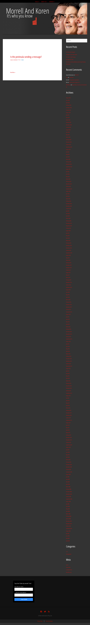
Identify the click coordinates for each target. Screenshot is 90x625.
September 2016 (69, 287)
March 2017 (68, 277)
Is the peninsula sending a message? (26, 56)
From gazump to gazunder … (74, 80)
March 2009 (68, 486)
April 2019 (68, 238)
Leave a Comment (13, 60)
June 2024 (68, 132)
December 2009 (69, 464)
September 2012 (69, 393)
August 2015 (68, 314)
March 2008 (68, 513)
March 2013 (68, 381)
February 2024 (68, 139)
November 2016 (69, 282)
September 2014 (69, 339)
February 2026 (68, 105)
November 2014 (69, 334)
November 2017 (69, 267)
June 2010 (68, 452)
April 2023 (68, 157)
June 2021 (68, 193)
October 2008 (68, 496)
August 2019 (68, 230)
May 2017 (68, 275)
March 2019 (68, 240)
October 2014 (68, 336)
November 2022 (69, 164)
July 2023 (67, 152)
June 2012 (68, 400)
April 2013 (68, 378)
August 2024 (68, 129)
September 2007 (69, 528)
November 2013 (69, 361)
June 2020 (68, 213)
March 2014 (68, 353)
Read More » (12, 72)
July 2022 (67, 171)
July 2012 (67, 398)
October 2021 (68, 186)
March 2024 (68, 137)
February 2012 (68, 410)
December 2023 (69, 142)
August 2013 (68, 368)
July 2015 (67, 317)
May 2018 (68, 257)
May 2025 (68, 117)
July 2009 (67, 477)
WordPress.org (68, 572)
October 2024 (68, 127)
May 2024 (68, 134)
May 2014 (68, 349)
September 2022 (69, 166)
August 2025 (68, 112)
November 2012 (69, 388)
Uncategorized (68, 554)
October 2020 (68, 208)
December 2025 (69, 107)
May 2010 (68, 454)
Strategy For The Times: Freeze (71, 54)
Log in (67, 565)
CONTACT (51, 1)
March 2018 (68, 260)
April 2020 (68, 216)
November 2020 (69, 206)
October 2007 (68, 526)
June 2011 (68, 425)
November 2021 (69, 184)
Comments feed (69, 569)
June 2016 (68, 292)
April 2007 (68, 541)
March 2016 (68, 299)
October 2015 (68, 309)
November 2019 (69, 225)
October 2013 (68, 363)
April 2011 (68, 430)
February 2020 (68, 221)
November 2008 (69, 494)
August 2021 (68, 191)
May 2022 (68, 176)
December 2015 (69, 304)
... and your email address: (20, 592)
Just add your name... (19, 586)
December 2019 (69, 223)
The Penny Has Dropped (70, 52)
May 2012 (68, 403)
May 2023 (68, 154)
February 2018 (68, 262)
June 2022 (68, 174)
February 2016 (68, 302)
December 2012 (69, 385)
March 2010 (68, 459)
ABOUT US (43, 1)
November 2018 (69, 248)
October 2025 (68, 110)
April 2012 (68, 405)
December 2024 (69, 125)
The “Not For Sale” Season (71, 57)
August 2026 (68, 97)
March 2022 (68, 179)
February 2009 (68, 489)
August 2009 (68, 474)
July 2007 (67, 533)
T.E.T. (19, 60)
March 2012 (68, 408)
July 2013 (67, 371)
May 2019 (68, 235)
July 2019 (67, 233)
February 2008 (68, 516)
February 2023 (68, 161)
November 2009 (69, 467)
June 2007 (68, 536)
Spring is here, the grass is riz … (74, 82)
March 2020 (68, 218)
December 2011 (69, 413)
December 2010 (69, 437)
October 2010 (68, 442)
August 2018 (68, 255)
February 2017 (68, 280)
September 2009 (69, 472)
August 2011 (68, 422)
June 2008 (68, 506)
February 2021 (68, 201)
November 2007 (69, 523)
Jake (67, 77)
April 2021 (68, 196)
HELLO (37, 1)
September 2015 (69, 312)
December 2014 (69, 331)
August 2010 (68, 447)
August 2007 (68, 531)
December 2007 (69, 521)
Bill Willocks (68, 85)
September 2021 (69, 189)
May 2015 (68, 321)
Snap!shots (71, 77)
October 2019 (68, 228)
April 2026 (68, 102)
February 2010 (68, 462)
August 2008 (68, 501)
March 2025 (68, 120)
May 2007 (68, 538)
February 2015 (68, 329)
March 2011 (68, 432)
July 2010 (67, 449)
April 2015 (68, 324)
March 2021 (68, 198)
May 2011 (68, 427)
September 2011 (69, 420)
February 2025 (68, 122)
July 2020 (67, 211)
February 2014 (68, 356)
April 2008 (68, 511)
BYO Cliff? (77, 75)
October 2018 (68, 250)
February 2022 (68, 181)
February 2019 (68, 243)
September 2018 (69, 253)
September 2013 (69, 366)
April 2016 (68, 297)
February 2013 (68, 383)
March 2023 (68, 159)
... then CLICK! (23, 599)
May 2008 (68, 509)
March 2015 (68, 326)
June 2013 (68, 373)
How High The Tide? (69, 59)
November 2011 (69, 415)
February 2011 (68, 435)
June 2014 (68, 346)
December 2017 (69, 265)
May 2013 (68, 376)
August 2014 (68, 341)
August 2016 (68, 289)
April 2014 (68, 351)
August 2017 (68, 272)
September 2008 (69, 499)
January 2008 (68, 518)
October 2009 (68, 469)
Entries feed (68, 567)
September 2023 (69, 147)
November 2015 (69, 307)
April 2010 (68, 457)
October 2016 (68, 285)
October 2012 (68, 390)
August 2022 (68, 169)
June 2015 (68, 319)
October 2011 (68, 417)
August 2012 (68, 395)
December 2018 (69, 245)
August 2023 (68, 149)
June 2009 (68, 479)
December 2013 (69, 358)
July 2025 (67, 115)
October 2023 (68, 144)
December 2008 (69, 491)
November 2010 (69, 440)
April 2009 (68, 484)
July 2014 (67, 344)
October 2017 (68, 270)
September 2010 (69, 445)
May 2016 (68, 294)
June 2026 (68, 100)
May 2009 (68, 481)
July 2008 (67, 504)
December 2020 (69, 203)
